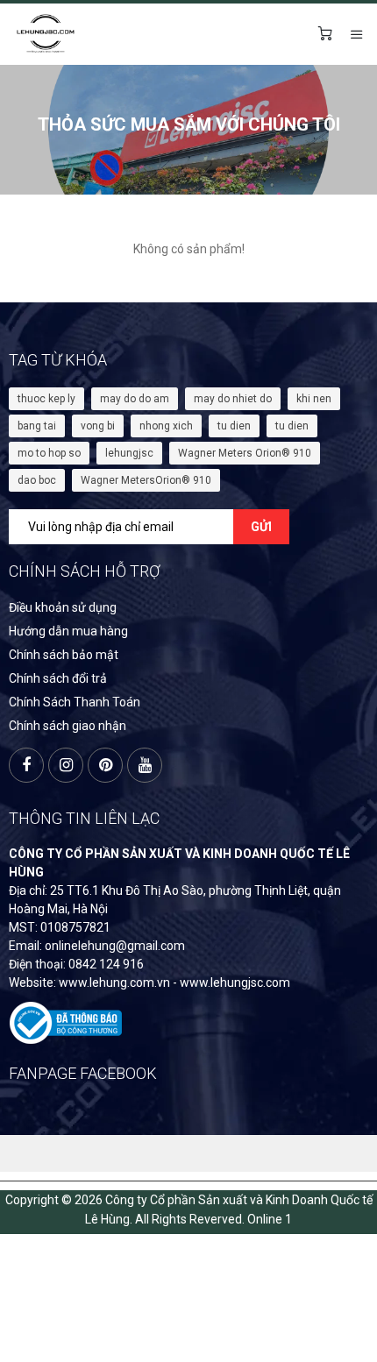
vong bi (98, 426)
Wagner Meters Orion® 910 (244, 453)
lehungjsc (129, 453)
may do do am (134, 399)
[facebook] (26, 765)
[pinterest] (105, 765)
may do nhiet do (233, 399)
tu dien (234, 426)
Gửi (261, 527)
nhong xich (166, 426)
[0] (325, 34)
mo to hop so (49, 453)
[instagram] (65, 765)
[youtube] (144, 765)
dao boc (37, 480)
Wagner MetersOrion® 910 (146, 480)
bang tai (37, 426)
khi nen (313, 399)
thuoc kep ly (46, 399)
